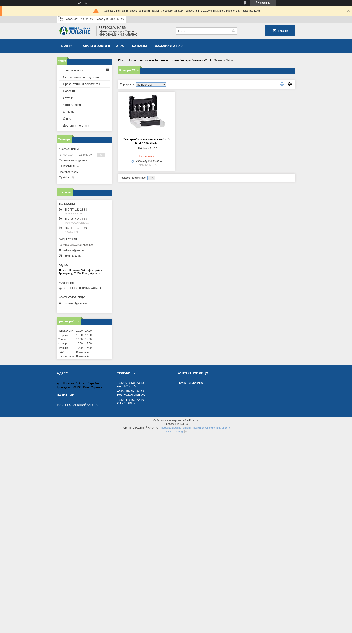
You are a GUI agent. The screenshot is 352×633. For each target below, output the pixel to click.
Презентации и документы (81, 84)
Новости (69, 91)
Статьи (68, 98)
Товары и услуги (94, 45)
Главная (67, 45)
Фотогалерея (72, 104)
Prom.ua (194, 420)
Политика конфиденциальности (211, 427)
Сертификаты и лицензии (81, 77)
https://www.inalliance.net (78, 244)
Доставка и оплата (169, 45)
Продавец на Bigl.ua (176, 424)
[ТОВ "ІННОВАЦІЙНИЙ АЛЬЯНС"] (75, 31)
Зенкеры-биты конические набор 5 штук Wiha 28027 (146, 141)
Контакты (139, 45)
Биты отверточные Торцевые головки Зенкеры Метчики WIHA (170, 60)
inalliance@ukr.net (73, 250)
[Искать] (233, 31)
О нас (120, 45)
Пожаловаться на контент (176, 427)
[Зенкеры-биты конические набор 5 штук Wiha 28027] (146, 114)
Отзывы (68, 111)
